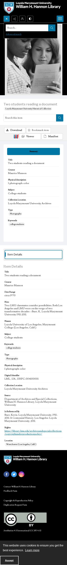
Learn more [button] (32, 550)
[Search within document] (59, 117)
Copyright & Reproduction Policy (18, 500)
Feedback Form (10, 491)
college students (17, 224)
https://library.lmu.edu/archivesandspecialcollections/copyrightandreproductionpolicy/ (33, 432)
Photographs (15, 213)
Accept (9, 560)
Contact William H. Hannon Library (20, 486)
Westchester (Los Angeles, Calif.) (21, 444)
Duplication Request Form (15, 505)
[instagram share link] (21, 474)
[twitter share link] (14, 474)
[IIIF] (16, 136)
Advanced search (13, 34)
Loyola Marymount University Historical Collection (28, 108)
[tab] (33, 151)
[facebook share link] (6, 474)
